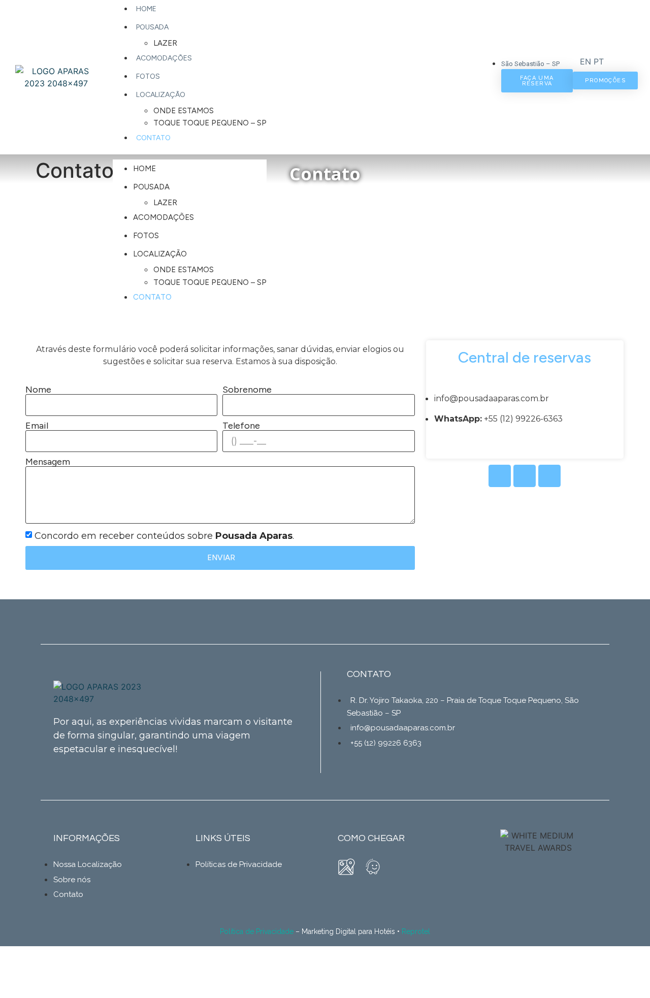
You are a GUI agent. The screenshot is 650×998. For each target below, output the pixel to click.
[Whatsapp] (549, 476)
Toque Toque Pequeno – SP (210, 122)
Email (36, 425)
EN (585, 61)
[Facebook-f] (500, 476)
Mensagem (47, 461)
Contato (153, 138)
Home (146, 9)
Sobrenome (247, 389)
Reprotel (416, 931)
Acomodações (164, 58)
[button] (298, 153)
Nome (38, 389)
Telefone (241, 425)
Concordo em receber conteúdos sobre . (164, 535)
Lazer (165, 43)
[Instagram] (524, 476)
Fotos (148, 76)
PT (599, 61)
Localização (160, 94)
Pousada (152, 27)
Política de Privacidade (257, 931)
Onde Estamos (183, 110)
